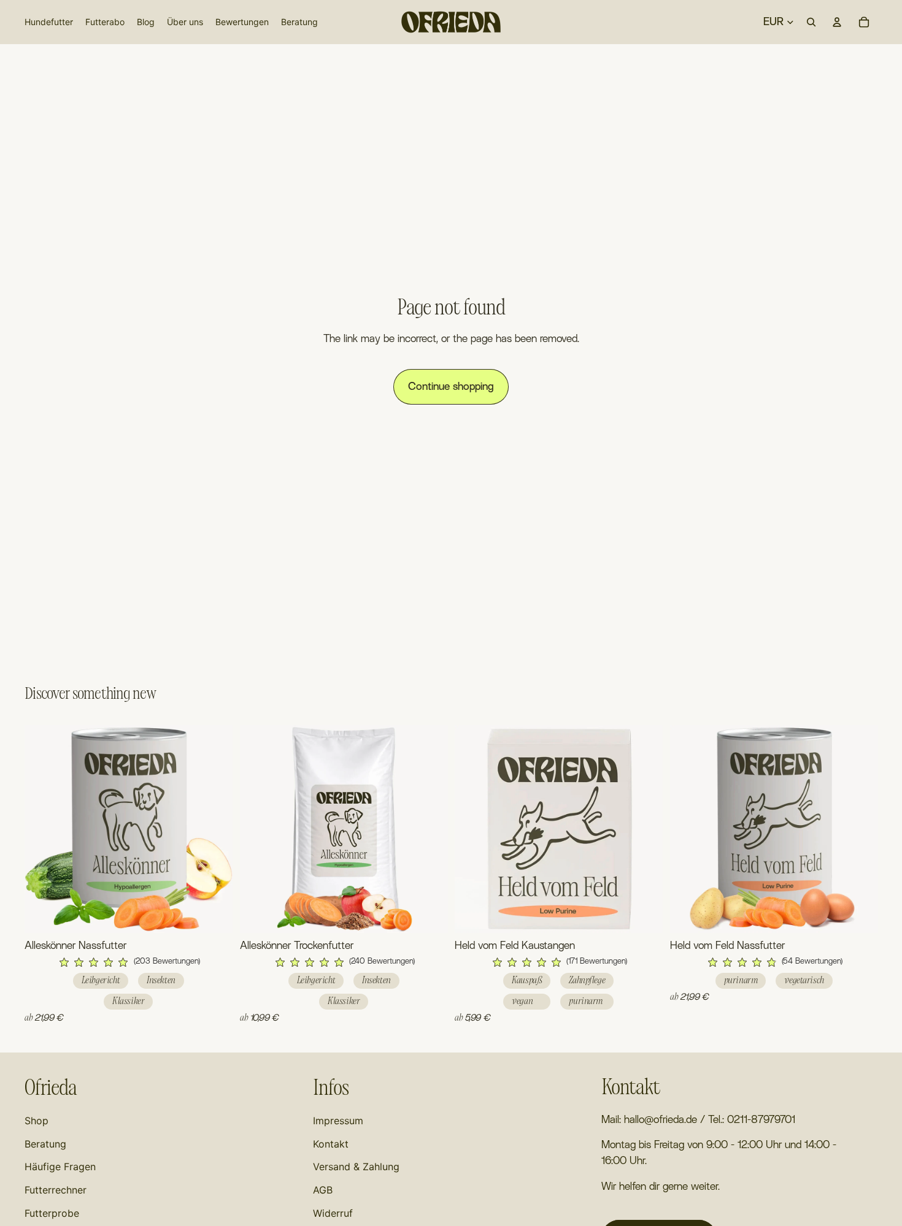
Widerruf (333, 1213)
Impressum (338, 1120)
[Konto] (836, 22)
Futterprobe (52, 1213)
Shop (36, 1120)
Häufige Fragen (60, 1166)
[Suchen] (811, 22)
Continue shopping (451, 386)
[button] (129, 962)
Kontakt (331, 1144)
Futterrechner (56, 1190)
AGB (323, 1190)
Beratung (45, 1144)
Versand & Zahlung (356, 1166)
